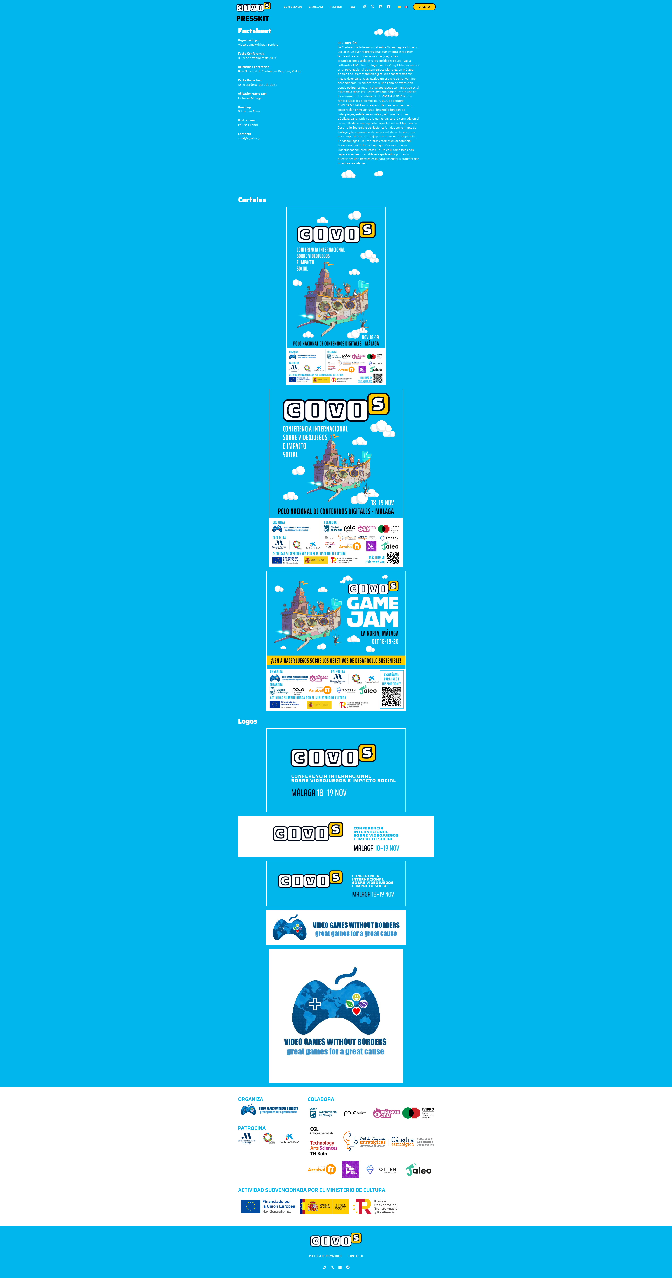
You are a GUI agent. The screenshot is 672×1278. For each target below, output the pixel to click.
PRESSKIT (336, 7)
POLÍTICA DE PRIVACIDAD (325, 1256)
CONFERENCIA (293, 7)
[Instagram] (364, 6)
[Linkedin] (380, 6)
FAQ (352, 7)
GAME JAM (316, 7)
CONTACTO (355, 1256)
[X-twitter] (372, 6)
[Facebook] (388, 6)
